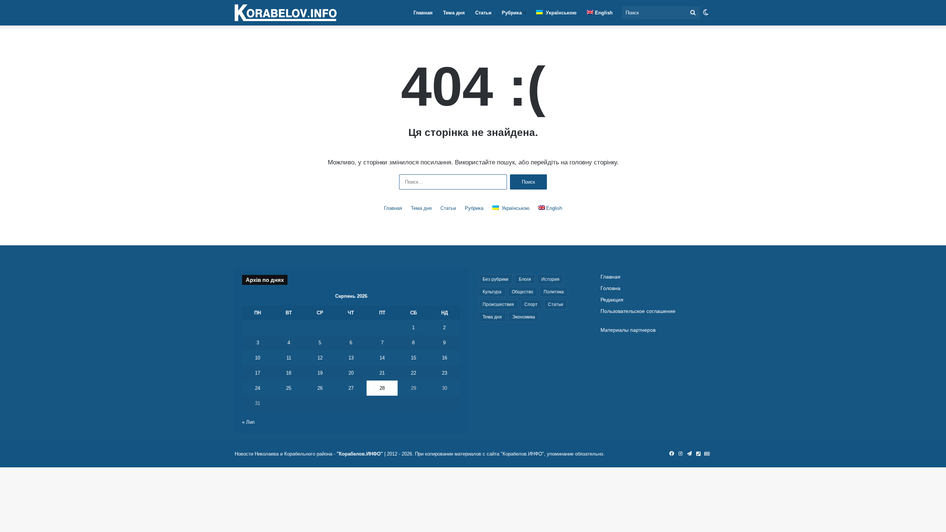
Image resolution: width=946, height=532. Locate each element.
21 (382, 373)
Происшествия (498, 304)
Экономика (523, 317)
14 (382, 358)
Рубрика (512, 13)
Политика (554, 291)
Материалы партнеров (628, 330)
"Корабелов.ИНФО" (360, 454)
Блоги (525, 279)
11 (288, 358)
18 (288, 373)
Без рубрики (495, 279)
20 (351, 373)
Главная (423, 13)
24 (257, 388)
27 (351, 388)
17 (257, 373)
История (550, 279)
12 (320, 358)
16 (444, 358)
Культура (492, 291)
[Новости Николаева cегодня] (286, 12)
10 (257, 358)
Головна (610, 288)
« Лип (248, 422)
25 (288, 388)
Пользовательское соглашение (638, 311)
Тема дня (454, 13)
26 (320, 388)
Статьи (483, 13)
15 (413, 358)
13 (351, 358)
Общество (522, 291)
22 (413, 373)
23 (444, 373)
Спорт (531, 304)
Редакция (611, 300)
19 (320, 373)
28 (382, 388)
